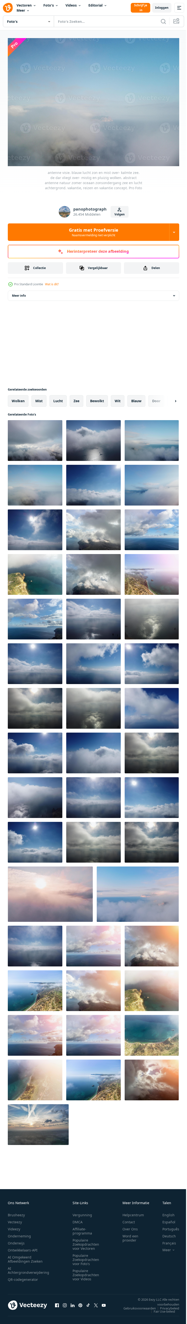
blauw (136, 398)
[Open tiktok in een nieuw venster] (88, 1302)
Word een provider (130, 1235)
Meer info (19, 293)
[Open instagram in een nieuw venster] (65, 1302)
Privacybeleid (166, 1305)
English (165, 1212)
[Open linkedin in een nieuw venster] (73, 1302)
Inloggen (161, 8)
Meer (21, 10)
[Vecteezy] (8, 8)
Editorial (95, 5)
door (156, 398)
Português (167, 1226)
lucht (58, 398)
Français (165, 1240)
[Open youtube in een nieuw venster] (104, 1302)
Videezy (14, 1226)
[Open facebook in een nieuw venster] (57, 1302)
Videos (71, 5)
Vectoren (24, 5)
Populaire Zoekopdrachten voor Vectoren (86, 1241)
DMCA (78, 1219)
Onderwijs (16, 1240)
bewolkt (97, 398)
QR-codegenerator (23, 1276)
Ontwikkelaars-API (22, 1247)
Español (165, 1219)
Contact (128, 1219)
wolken (18, 398)
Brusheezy (16, 1212)
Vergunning (82, 1212)
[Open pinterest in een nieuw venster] (80, 1302)
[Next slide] (168, 398)
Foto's (48, 5)
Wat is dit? (52, 284)
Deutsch (165, 1233)
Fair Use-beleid (160, 1308)
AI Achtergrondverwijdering (28, 1267)
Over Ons (130, 1226)
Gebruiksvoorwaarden (136, 1305)
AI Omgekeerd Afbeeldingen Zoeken (25, 1256)
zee (76, 398)
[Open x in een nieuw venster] (96, 1302)
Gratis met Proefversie (93, 232)
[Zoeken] (163, 21)
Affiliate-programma (82, 1228)
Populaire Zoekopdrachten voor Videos (86, 1272)
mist (39, 398)
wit (118, 398)
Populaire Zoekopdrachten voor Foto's (86, 1256)
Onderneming (19, 1233)
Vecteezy (15, 1219)
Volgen (119, 214)
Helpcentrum (133, 1212)
